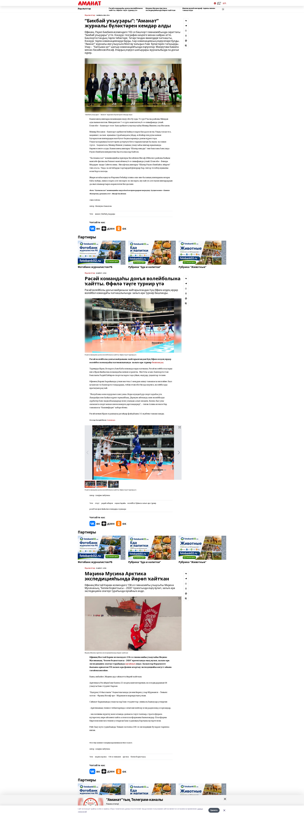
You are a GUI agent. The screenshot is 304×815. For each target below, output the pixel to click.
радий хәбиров (107, 503)
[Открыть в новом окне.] (94, 228)
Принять (214, 810)
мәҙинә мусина (101, 757)
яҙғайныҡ (130, 663)
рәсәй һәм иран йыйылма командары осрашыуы (107, 509)
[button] (178, 452)
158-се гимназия (114, 757)
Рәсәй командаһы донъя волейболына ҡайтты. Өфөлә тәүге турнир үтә (125, 9)
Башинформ (111, 420)
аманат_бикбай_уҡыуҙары (105, 214)
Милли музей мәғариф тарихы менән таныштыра (198, 9)
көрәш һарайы (120, 503)
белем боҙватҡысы (138, 757)
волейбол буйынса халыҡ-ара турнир (142, 503)
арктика (126, 757)
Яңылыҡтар (84, 8)
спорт (97, 503)
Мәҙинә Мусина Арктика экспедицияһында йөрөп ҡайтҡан (160, 9)
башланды (157, 362)
